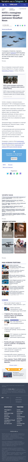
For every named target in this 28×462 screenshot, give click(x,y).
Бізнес (19, 409)
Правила (19, 402)
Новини (5, 300)
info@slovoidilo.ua (14, 431)
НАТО (4, 164)
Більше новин (13, 365)
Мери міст (7, 421)
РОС (25, 4)
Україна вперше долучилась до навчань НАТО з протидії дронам (13, 201)
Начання (10, 164)
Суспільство (23, 8)
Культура (19, 413)
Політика (19, 420)
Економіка (20, 411)
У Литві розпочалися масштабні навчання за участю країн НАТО (13, 198)
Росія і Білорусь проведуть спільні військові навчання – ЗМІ (14, 204)
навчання (13, 53)
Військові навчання (8, 167)
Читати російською (7, 29)
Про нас (18, 397)
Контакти (19, 399)
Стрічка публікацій (12, 9)
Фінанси (19, 425)
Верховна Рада (8, 413)
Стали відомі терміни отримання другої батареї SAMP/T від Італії (13, 207)
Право (19, 421)
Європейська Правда (7, 70)
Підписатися (14, 158)
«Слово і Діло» (11, 389)
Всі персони (8, 423)
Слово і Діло (4, 9)
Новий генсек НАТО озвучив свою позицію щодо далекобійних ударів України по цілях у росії (14, 214)
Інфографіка (14, 369)
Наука (18, 415)
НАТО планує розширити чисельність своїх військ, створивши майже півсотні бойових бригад (13, 87)
